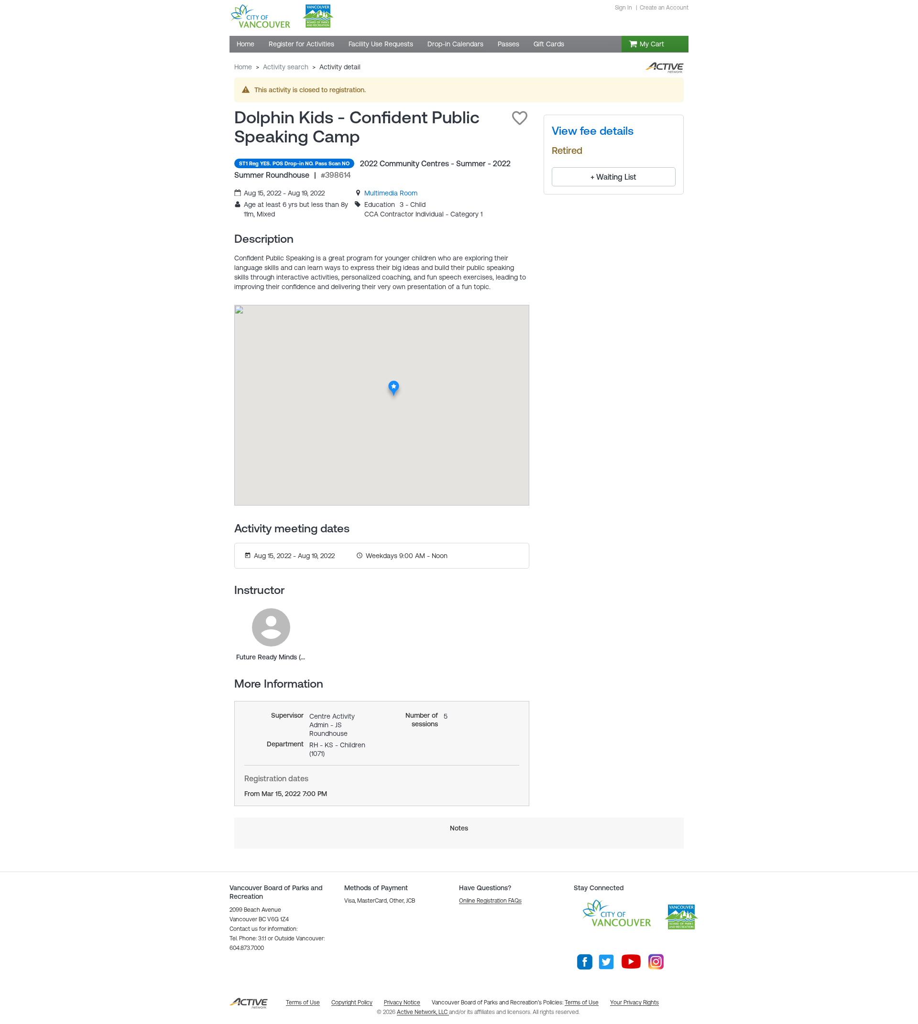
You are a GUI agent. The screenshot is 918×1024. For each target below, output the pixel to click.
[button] (519, 118)
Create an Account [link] (664, 7)
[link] (390, 193)
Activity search (285, 67)
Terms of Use (582, 1002)
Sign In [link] (623, 7)
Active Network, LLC (423, 1012)
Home (243, 67)
